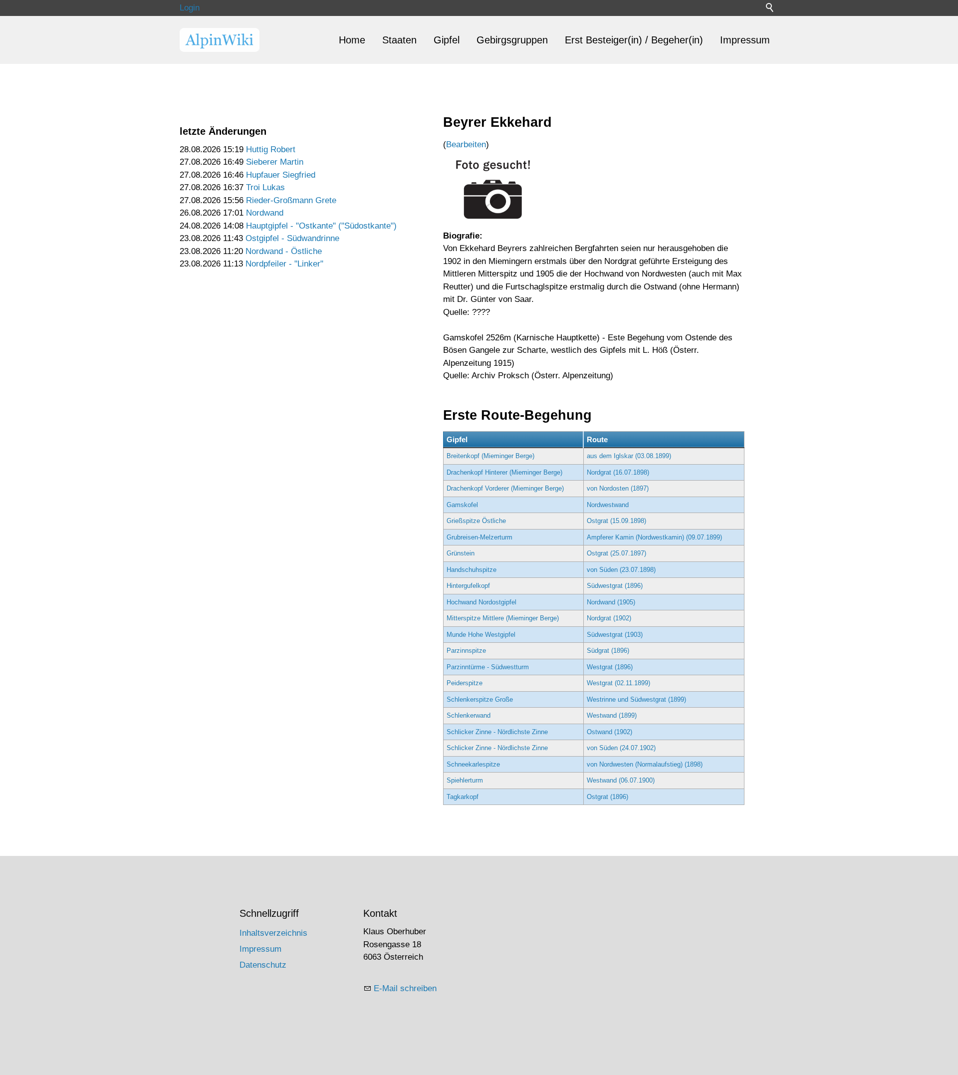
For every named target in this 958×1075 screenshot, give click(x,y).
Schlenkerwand (468, 715)
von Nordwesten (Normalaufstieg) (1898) (645, 764)
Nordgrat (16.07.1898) (618, 472)
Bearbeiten (466, 144)
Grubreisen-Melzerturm (479, 537)
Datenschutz (263, 965)
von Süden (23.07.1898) (621, 569)
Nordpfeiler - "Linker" (284, 264)
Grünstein (461, 553)
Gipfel (447, 39)
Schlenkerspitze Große (480, 699)
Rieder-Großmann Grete (291, 200)
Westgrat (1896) (610, 667)
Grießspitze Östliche (476, 521)
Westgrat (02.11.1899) (618, 683)
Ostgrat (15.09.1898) (616, 521)
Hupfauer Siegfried (280, 175)
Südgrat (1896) (608, 650)
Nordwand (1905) (611, 602)
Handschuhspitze (471, 569)
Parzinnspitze (466, 650)
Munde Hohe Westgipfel (481, 634)
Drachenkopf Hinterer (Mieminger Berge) (504, 472)
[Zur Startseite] (219, 40)
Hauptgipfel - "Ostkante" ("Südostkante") (321, 226)
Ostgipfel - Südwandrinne (292, 238)
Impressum (745, 39)
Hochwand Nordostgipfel (481, 602)
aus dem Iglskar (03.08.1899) (629, 456)
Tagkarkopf (463, 797)
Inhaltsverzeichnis (273, 933)
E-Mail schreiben (405, 988)
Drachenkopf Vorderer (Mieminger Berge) (505, 488)
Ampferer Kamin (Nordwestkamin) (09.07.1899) (654, 537)
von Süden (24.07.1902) (621, 748)
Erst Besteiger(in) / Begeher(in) (634, 39)
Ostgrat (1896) (607, 797)
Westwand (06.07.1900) (621, 780)
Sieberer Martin (274, 162)
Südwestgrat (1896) (615, 585)
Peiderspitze (464, 683)
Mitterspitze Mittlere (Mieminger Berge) (503, 618)
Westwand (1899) (612, 715)
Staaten (399, 39)
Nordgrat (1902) (609, 618)
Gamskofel (462, 505)
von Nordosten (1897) (618, 488)
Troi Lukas (265, 187)
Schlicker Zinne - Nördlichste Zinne (497, 732)
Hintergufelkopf (468, 585)
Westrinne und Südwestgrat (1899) (636, 699)
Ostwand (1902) (609, 732)
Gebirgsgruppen (512, 39)
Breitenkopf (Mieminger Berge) (490, 456)
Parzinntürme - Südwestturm (488, 667)
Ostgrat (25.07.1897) (616, 553)
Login (190, 7)
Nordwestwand (608, 505)
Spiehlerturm (465, 780)
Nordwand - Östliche (283, 251)
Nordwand (264, 213)
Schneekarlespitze (473, 764)
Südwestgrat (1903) (615, 634)
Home (352, 39)
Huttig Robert (270, 149)
